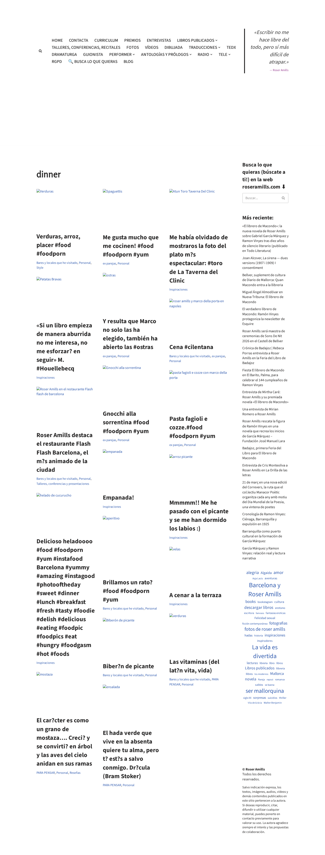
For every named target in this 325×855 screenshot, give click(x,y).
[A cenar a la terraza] (199, 567)
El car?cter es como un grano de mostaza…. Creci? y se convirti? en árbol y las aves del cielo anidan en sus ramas (64, 742)
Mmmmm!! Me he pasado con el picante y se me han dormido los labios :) (199, 515)
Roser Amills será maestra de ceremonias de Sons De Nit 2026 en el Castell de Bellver (263, 336)
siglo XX (247, 698)
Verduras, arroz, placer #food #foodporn (58, 245)
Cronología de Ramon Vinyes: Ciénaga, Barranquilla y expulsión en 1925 (264, 519)
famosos (260, 613)
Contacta (78, 40)
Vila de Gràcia (255, 702)
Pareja (261, 679)
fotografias (278, 623)
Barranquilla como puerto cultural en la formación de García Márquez (262, 536)
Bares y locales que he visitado (56, 262)
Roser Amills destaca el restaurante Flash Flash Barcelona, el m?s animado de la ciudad (64, 452)
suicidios (272, 698)
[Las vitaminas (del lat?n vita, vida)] (199, 633)
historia (258, 636)
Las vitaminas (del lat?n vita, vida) (194, 666)
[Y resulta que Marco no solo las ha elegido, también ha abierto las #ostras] (132, 293)
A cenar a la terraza (195, 595)
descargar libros (258, 608)
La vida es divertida (265, 651)
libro (272, 663)
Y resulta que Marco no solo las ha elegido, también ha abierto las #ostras (130, 334)
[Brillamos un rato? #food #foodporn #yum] (132, 545)
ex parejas (109, 263)
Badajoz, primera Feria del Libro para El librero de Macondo (261, 453)
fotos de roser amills (265, 629)
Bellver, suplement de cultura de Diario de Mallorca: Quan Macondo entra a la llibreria (263, 280)
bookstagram (265, 602)
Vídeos (151, 47)
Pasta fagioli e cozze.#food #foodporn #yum (192, 427)
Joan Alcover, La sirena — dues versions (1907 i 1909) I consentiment (265, 263)
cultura (279, 602)
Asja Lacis (257, 578)
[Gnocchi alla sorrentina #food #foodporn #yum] (132, 385)
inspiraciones (275, 635)
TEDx (231, 47)
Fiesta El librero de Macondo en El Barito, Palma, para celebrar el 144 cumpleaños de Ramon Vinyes (264, 377)
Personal (85, 262)
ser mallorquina (265, 691)
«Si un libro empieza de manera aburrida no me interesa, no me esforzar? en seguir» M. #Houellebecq (64, 347)
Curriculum (106, 40)
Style (39, 267)
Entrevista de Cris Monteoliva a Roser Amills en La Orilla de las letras (265, 470)
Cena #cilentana (191, 347)
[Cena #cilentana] (199, 318)
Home (57, 40)
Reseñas (75, 772)
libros (279, 663)
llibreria (280, 668)
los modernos (261, 674)
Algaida (266, 572)
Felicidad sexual (264, 618)
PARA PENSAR (45, 772)
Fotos (132, 47)
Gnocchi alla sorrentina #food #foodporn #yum (126, 422)
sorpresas (259, 698)
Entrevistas (159, 40)
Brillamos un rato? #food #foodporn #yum (128, 591)
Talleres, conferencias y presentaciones (62, 483)
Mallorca (277, 673)
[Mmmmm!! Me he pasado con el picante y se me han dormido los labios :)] (199, 474)
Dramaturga (64, 54)
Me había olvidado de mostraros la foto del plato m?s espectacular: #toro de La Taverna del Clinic (198, 259)
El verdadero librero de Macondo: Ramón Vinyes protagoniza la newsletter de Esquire (263, 316)
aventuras (271, 578)
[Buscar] (40, 51)
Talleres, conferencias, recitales (86, 47)
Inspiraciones (178, 289)
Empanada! (118, 497)
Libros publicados (259, 668)
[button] (216, 40)
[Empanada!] (132, 469)
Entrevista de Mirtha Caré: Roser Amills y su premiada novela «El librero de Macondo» (265, 397)
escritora (249, 613)
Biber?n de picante (128, 666)
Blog (128, 62)
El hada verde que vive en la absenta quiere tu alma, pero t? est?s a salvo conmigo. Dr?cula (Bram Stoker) (131, 755)
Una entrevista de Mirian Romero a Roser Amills (260, 412)
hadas (248, 635)
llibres (249, 674)
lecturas (252, 663)
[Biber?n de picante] (132, 638)
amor (278, 573)
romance (280, 679)
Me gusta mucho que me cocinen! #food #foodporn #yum (131, 246)
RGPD (57, 62)
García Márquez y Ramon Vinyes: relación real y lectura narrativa (263, 553)
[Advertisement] (162, 158)
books (250, 601)
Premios (132, 40)
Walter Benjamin (273, 703)
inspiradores (265, 641)
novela (250, 679)
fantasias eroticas (275, 613)
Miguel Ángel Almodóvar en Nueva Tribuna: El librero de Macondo (262, 297)
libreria (264, 663)
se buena (269, 685)
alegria (252, 573)
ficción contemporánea (255, 624)
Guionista (93, 54)
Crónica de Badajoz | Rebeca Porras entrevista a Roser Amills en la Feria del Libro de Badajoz (264, 355)
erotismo (280, 608)
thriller (282, 698)
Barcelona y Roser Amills (264, 590)
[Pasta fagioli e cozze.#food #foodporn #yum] (199, 390)
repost (270, 679)
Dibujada (173, 47)
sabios (259, 685)
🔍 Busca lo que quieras (92, 62)
